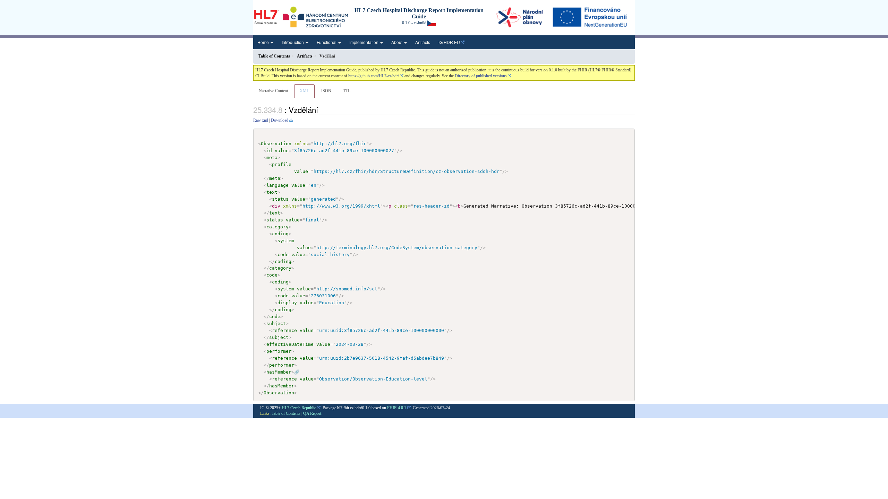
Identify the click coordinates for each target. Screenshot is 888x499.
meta (272, 157)
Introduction (293, 42)
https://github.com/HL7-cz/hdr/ (373, 75)
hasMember (278, 372)
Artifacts (422, 42)
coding (280, 233)
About (397, 42)
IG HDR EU (449, 42)
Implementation (364, 42)
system (286, 240)
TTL (346, 90)
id (269, 150)
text (272, 192)
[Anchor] (322, 109)
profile (281, 164)
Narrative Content (273, 90)
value (282, 150)
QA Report (312, 413)
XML (304, 90)
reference (284, 330)
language (277, 185)
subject (276, 323)
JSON (326, 90)
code (283, 254)
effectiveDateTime (290, 344)
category (277, 226)
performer (278, 351)
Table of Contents (286, 413)
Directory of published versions (481, 75)
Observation (276, 143)
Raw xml (260, 120)
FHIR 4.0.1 (396, 407)
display (287, 302)
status (280, 199)
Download (279, 120)
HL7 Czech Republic (299, 407)
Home (263, 42)
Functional (327, 42)
